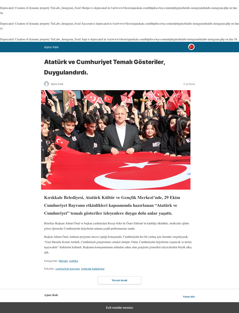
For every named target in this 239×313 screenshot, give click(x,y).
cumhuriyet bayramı (67, 268)
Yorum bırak (119, 280)
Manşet (63, 260)
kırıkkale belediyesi (92, 268)
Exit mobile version (119, 307)
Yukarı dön (189, 296)
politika (73, 260)
